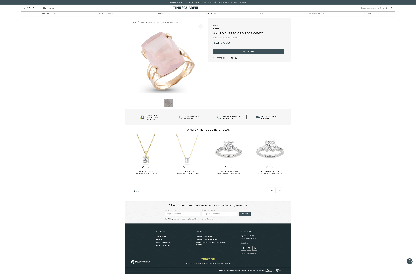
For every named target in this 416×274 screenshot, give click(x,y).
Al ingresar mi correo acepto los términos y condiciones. (190, 219)
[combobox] (374, 8)
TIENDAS (370, 13)
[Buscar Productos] (386, 8)
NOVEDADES (211, 13)
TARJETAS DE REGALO (315, 13)
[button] (272, 190)
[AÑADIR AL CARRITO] (248, 51)
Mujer (142, 22)
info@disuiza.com (250, 238)
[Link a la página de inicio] (134, 22)
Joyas (150, 22)
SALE (261, 13)
